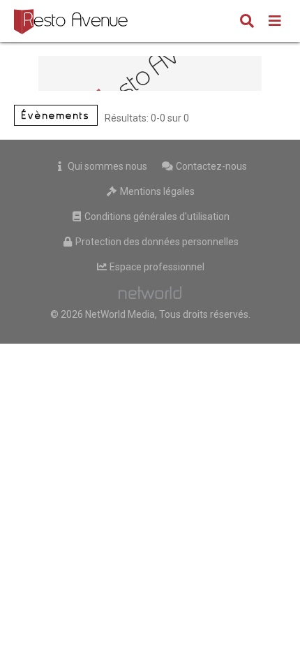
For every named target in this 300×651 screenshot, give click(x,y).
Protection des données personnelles (156, 241)
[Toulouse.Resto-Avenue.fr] (72, 21)
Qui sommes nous (106, 166)
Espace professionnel (155, 266)
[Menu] (275, 22)
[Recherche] (247, 22)
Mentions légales (156, 191)
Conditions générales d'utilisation (156, 216)
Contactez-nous (210, 166)
